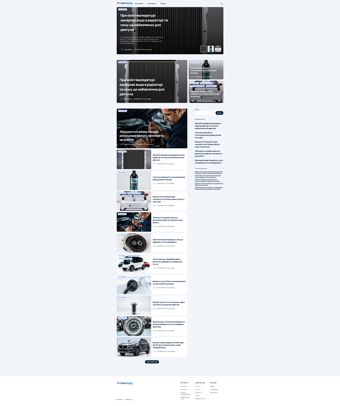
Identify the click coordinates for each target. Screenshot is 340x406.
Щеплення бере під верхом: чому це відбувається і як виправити (209, 161)
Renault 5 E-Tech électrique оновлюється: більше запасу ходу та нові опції (207, 144)
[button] (221, 3)
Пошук (197, 109)
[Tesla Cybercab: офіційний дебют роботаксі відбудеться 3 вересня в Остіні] (134, 263)
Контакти (119, 399)
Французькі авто (211, 86)
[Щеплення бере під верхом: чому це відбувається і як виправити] (134, 242)
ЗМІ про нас (128, 399)
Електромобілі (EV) (206, 83)
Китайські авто (123, 342)
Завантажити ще (151, 362)
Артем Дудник (199, 175)
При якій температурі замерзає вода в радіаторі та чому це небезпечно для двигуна (208, 126)
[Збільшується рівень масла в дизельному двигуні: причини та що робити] (152, 128)
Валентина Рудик (200, 187)
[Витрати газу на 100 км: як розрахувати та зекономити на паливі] (134, 284)
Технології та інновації (197, 86)
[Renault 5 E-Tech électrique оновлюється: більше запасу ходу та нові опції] (206, 92)
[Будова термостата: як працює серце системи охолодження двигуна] (134, 305)
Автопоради (122, 9)
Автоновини (194, 83)
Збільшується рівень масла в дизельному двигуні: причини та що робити (208, 153)
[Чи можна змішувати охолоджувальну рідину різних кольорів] (170, 30)
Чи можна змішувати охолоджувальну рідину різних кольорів (208, 135)
